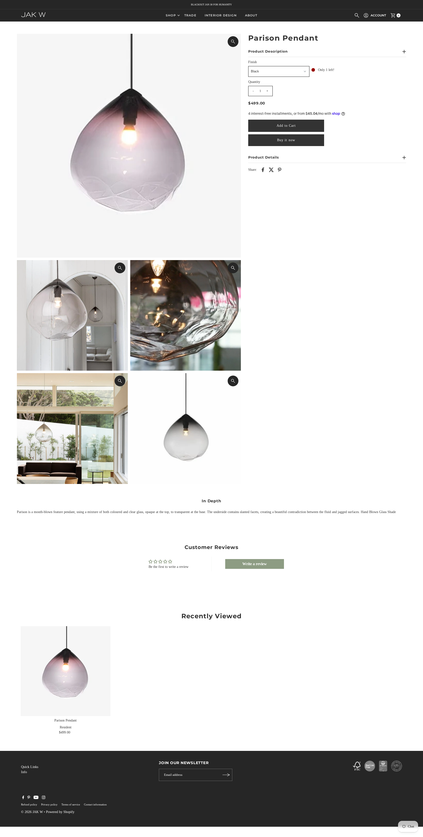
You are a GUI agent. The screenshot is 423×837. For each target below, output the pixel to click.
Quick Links (29, 767)
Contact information (95, 804)
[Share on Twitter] (271, 169)
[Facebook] (23, 798)
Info (24, 772)
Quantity (254, 82)
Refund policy (29, 804)
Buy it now (286, 140)
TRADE (190, 15)
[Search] (357, 15)
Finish (252, 62)
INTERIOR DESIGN (221, 15)
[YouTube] (36, 798)
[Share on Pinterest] (279, 169)
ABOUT (251, 15)
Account (378, 15)
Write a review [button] (254, 564)
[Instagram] (43, 798)
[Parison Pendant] (65, 671)
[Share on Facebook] (263, 169)
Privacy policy (49, 804)
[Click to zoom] (233, 41)
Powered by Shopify (60, 812)
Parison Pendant (65, 720)
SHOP (171, 15)
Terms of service (70, 804)
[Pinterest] (28, 798)
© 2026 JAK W (32, 812)
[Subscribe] (226, 775)
